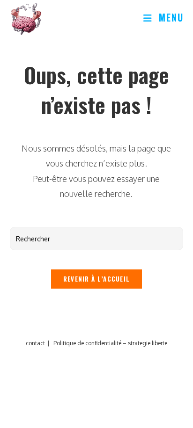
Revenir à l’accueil (96, 278)
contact (35, 343)
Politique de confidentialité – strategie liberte (110, 343)
